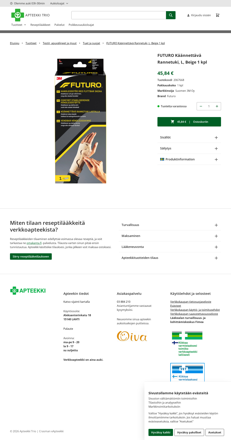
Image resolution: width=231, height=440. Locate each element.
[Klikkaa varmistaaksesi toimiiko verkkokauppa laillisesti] (195, 343)
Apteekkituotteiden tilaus (140, 258)
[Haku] (171, 15)
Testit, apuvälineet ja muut (60, 43)
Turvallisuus (130, 225)
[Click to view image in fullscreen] (80, 122)
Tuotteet (16, 25)
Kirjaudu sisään (201, 15)
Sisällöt (165, 137)
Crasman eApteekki (51, 431)
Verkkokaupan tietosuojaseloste (190, 302)
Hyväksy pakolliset (189, 432)
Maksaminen (131, 236)
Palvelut (59, 25)
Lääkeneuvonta (133, 247)
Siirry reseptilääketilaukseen (31, 256)
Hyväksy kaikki (160, 432)
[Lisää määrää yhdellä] (217, 106)
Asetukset (214, 432)
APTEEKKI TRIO (37, 15)
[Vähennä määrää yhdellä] (201, 106)
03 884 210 (123, 302)
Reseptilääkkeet (40, 25)
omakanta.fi (34, 243)
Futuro (171, 96)
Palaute (68, 329)
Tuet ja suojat (91, 43)
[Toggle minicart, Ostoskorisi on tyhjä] (217, 15)
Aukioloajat (57, 3)
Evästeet (175, 306)
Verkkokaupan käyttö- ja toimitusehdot (195, 310)
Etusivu (14, 43)
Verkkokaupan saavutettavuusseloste (194, 314)
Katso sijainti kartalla (76, 302)
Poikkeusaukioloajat (81, 25)
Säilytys (165, 148)
